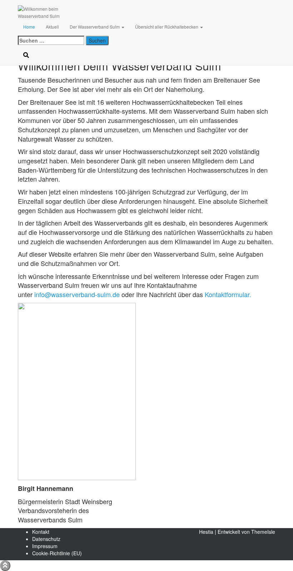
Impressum (45, 546)
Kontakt (40, 531)
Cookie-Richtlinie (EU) (57, 553)
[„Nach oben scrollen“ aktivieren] (5, 565)
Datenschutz (46, 538)
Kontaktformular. (228, 294)
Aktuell (52, 27)
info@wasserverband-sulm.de (77, 294)
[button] (122, 27)
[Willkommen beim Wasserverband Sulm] (53, 9)
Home (29, 27)
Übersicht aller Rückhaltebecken (167, 27)
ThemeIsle (263, 531)
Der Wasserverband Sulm (95, 27)
